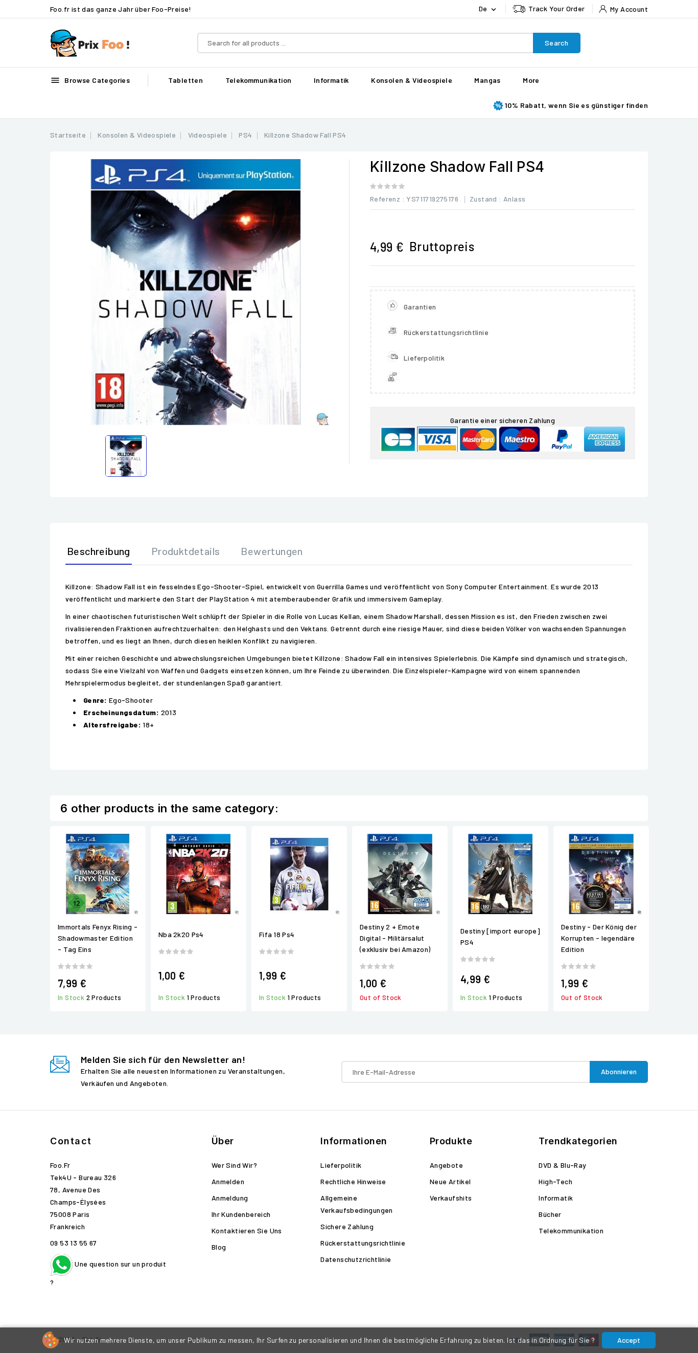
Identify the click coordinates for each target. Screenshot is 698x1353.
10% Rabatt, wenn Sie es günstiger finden (576, 105)
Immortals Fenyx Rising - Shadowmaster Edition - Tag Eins (97, 937)
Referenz (385, 198)
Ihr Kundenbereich (241, 1214)
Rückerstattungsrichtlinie (362, 1242)
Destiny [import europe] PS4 (500, 936)
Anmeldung (230, 1197)
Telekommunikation (258, 80)
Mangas (487, 80)
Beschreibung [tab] (98, 551)
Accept (628, 1340)
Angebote (446, 1165)
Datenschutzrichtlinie (355, 1259)
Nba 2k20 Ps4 (181, 934)
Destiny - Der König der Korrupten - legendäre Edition (599, 937)
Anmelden (228, 1181)
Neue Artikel (450, 1181)
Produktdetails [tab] (185, 551)
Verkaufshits (451, 1197)
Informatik (331, 80)
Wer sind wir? (234, 1165)
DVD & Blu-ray (562, 1165)
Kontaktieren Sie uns (247, 1230)
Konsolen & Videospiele (411, 80)
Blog (219, 1247)
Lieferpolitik (340, 1165)
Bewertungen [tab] (272, 551)
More (531, 80)
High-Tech (555, 1181)
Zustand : (486, 198)
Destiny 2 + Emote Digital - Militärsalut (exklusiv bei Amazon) (395, 937)
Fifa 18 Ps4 (276, 934)
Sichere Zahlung (347, 1226)
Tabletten (185, 80)
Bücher (550, 1214)
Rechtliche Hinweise (353, 1181)
